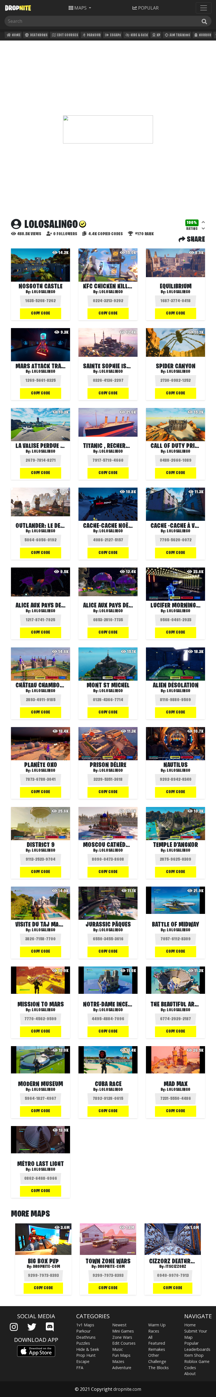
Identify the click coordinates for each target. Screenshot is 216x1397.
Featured (156, 1343)
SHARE (195, 240)
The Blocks (158, 1367)
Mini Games (123, 1331)
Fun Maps (121, 1355)
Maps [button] (80, 8)
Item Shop (194, 1355)
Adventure (121, 1367)
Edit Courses (67, 35)
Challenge (157, 1361)
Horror (204, 35)
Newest (119, 1325)
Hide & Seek (139, 35)
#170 (144, 234)
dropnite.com (127, 1389)
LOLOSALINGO (111, 451)
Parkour (93, 35)
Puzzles (83, 1343)
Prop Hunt (86, 1355)
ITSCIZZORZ (175, 1266)
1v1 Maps (85, 1325)
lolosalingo (43, 292)
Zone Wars (122, 1337)
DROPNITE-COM (46, 1266)
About (190, 1373)
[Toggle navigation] (204, 8)
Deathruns (39, 35)
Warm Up (157, 1325)
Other (153, 1355)
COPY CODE (40, 313)
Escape (115, 35)
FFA (79, 1367)
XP (158, 35)
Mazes (118, 1361)
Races (153, 1331)
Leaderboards (197, 1349)
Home (16, 35)
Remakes (156, 1349)
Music (117, 1349)
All (150, 1337)
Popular (191, 1343)
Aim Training (179, 35)
